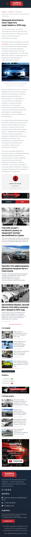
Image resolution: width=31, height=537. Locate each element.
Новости (11, 12)
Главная (4, 12)
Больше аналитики (15, 324)
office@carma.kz (9, 506)
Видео (22, 201)
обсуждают (5, 44)
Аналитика (8, 201)
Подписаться (8, 521)
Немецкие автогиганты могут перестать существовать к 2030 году (15, 14)
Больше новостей (8, 371)
